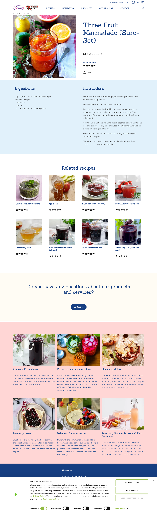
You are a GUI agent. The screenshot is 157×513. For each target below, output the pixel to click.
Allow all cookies (132, 483)
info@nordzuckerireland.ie (74, 476)
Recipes (26, 13)
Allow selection (132, 490)
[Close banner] (153, 480)
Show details (119, 508)
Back (18, 13)
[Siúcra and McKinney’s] (25, 8)
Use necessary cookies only (132, 498)
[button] (50, 8)
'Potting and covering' (93, 144)
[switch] (66, 508)
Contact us (79, 307)
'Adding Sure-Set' (130, 126)
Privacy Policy (39, 496)
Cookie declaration (51, 499)
